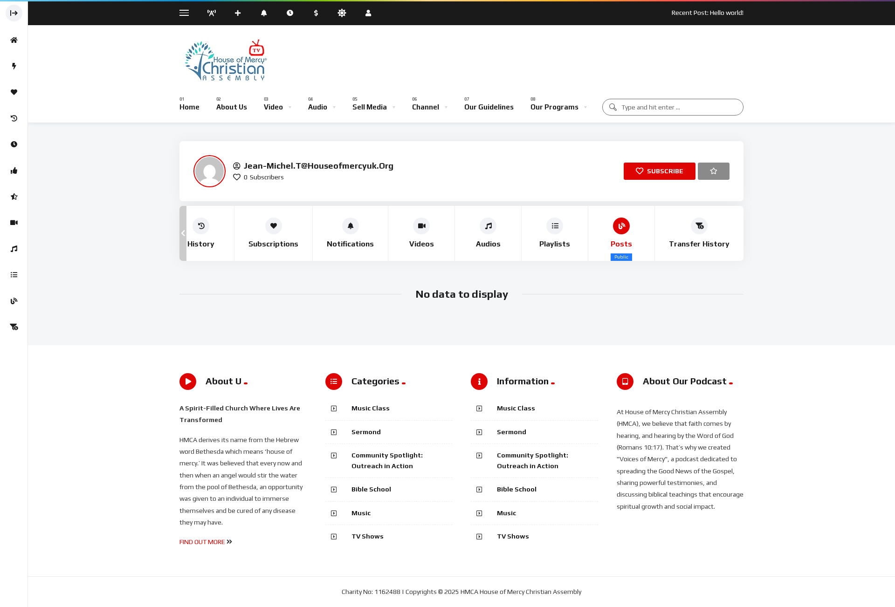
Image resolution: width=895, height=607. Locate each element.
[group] (201, 233)
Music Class (370, 408)
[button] (182, 233)
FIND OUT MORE (202, 542)
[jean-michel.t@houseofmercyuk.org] (209, 171)
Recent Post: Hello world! (708, 12)
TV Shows (367, 536)
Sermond (366, 432)
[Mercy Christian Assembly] (225, 61)
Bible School (371, 489)
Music (361, 513)
